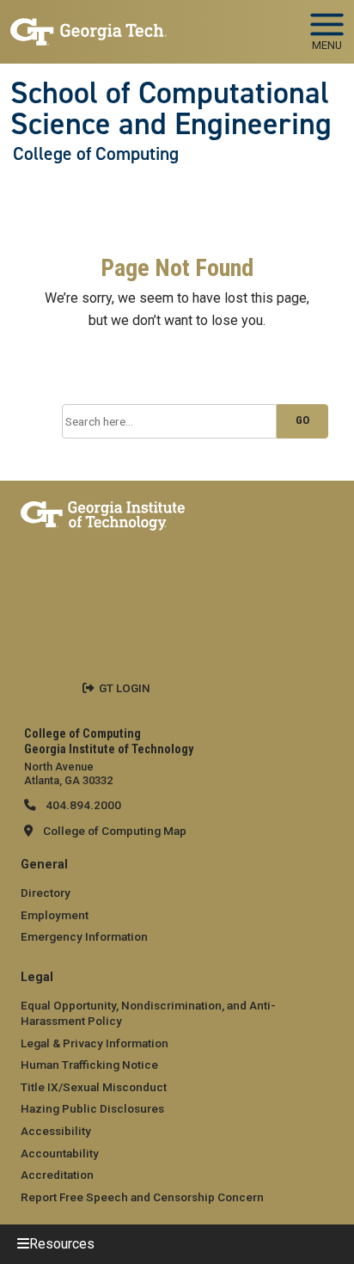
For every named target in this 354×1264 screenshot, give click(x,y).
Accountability (60, 1153)
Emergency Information (84, 936)
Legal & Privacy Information (94, 1043)
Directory (45, 892)
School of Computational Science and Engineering (171, 108)
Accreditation (57, 1174)
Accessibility (56, 1131)
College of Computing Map (114, 831)
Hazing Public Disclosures (92, 1108)
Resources (62, 1244)
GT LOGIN (124, 688)
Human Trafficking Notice (89, 1064)
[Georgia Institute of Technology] (88, 24)
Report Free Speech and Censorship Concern (142, 1197)
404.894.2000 (82, 805)
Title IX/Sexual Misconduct (94, 1087)
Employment (54, 915)
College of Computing (96, 154)
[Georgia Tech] (103, 512)
